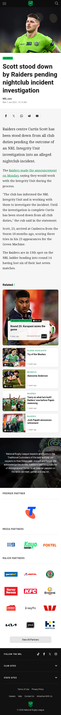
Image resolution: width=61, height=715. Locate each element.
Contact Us (29, 696)
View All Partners (30, 639)
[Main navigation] (4, 3)
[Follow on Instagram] (55, 654)
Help (20, 696)
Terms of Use (23, 689)
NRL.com (7, 98)
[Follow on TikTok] (38, 654)
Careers (12, 696)
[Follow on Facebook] (44, 654)
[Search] (56, 3)
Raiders (8, 58)
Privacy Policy (38, 689)
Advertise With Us (44, 696)
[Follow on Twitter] (50, 654)
